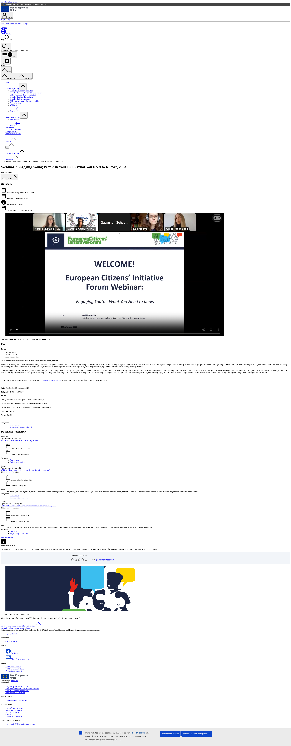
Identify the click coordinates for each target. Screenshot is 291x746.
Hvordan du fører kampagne (20, 99)
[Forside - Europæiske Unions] (14, 11)
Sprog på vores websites (14, 708)
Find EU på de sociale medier (16, 700)
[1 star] (72, 559)
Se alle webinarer (7, 537)
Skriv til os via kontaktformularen (17, 691)
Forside (8, 82)
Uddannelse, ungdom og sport (21, 427)
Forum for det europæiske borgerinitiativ (15, 628)
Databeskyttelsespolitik (13, 710)
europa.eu (14, 681)
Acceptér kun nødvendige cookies (196, 734)
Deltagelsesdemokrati (17, 462)
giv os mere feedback (105, 560)
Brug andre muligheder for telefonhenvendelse (22, 689)
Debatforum (9, 127)
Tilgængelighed (11, 634)
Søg (2, 39)
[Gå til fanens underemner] (22, 86)
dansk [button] (8, 34)
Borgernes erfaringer (12, 117)
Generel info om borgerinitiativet (21, 91)
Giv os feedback (11, 642)
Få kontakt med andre (13, 130)
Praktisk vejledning (12, 88)
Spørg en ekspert (11, 132)
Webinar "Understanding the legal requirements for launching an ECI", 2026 (28, 506)
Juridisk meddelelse (12, 712)
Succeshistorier (15, 103)
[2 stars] (74, 559)
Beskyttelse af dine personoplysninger (14, 24)
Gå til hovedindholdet (8, 2)
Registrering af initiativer (19, 498)
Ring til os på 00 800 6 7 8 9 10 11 (17, 687)
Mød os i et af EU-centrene (15, 693)
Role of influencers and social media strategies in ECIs (20, 441)
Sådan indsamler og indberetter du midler (24, 101)
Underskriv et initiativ (13, 134)
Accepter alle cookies (170, 734)
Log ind (10, 17)
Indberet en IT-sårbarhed (14, 716)
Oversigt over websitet (13, 671)
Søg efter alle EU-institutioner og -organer (20, 724)
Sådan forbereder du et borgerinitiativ (23, 95)
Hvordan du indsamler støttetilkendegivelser (25, 93)
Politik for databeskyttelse (14, 669)
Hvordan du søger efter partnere (21, 97)
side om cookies (138, 733)
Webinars (13, 105)
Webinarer (9, 159)
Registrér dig (5, 19)
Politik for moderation (13, 667)
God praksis (14, 425)
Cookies (8, 714)
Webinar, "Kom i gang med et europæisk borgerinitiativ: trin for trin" (25, 470)
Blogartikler (14, 120)
